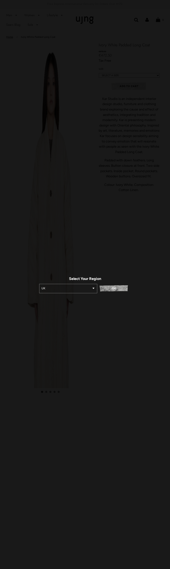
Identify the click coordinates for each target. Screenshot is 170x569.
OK (114, 288)
